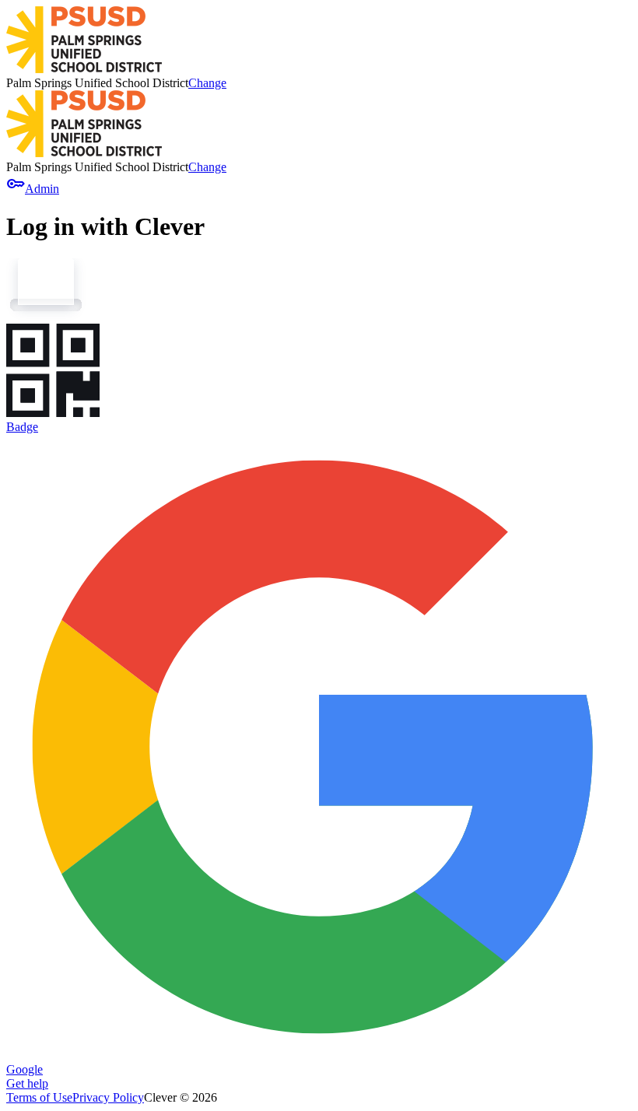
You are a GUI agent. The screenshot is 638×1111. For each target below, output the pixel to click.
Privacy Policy (108, 1097)
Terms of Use (39, 1097)
